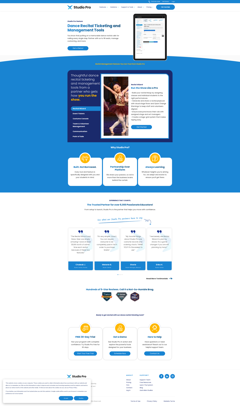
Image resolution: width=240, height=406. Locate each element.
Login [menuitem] (173, 1)
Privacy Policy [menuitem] (152, 401)
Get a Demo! (78, 48)
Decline (81, 398)
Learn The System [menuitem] (146, 385)
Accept (66, 398)
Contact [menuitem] (129, 388)
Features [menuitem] (102, 7)
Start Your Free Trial (85, 353)
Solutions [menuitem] (113, 7)
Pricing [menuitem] (148, 7)
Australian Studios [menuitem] (146, 390)
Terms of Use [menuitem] (135, 401)
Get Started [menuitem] (165, 1)
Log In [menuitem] (128, 390)
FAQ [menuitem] (127, 385)
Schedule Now (120, 353)
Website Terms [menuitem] (169, 401)
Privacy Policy (73, 387)
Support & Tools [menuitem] (127, 7)
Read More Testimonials (157, 278)
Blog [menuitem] (141, 388)
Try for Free (165, 7)
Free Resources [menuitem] (145, 382)
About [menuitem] (140, 7)
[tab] (117, 274)
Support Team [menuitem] (145, 380)
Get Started (141, 127)
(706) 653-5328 (155, 1)
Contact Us (154, 353)
